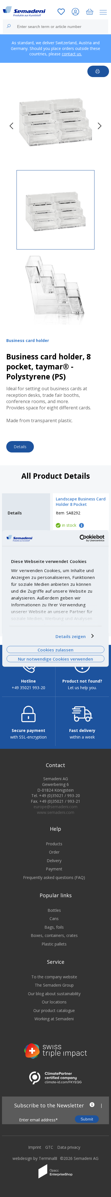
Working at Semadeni (54, 1018)
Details (20, 446)
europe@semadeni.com (55, 806)
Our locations (54, 1002)
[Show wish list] (61, 12)
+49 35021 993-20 (28, 687)
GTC (49, 1147)
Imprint (34, 1147)
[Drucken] (98, 71)
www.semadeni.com (55, 812)
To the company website (54, 976)
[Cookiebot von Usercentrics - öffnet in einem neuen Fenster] (79, 538)
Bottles (54, 910)
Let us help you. (82, 687)
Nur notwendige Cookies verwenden (55, 659)
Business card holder (27, 340)
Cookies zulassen (55, 649)
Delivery (54, 860)
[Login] (75, 12)
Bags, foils (54, 927)
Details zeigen (71, 636)
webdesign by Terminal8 (35, 1158)
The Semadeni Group (54, 985)
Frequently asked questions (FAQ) (54, 877)
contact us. (72, 54)
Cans (54, 918)
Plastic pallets (54, 944)
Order (54, 852)
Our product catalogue (54, 1010)
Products (54, 843)
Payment (54, 869)
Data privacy (68, 1147)
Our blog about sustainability (54, 993)
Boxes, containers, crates (54, 935)
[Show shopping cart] (89, 12)
